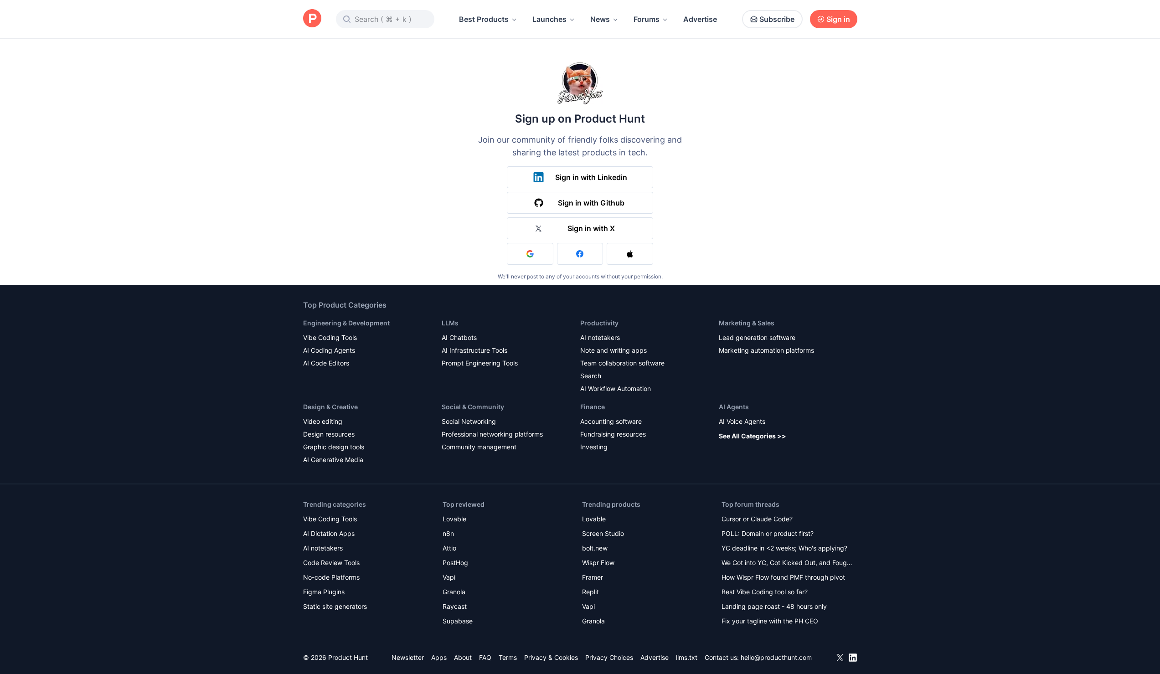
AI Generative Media (333, 459)
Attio (449, 548)
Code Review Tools (331, 562)
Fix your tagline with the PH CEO (770, 621)
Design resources (329, 434)
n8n (448, 533)
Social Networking (469, 421)
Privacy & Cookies (551, 657)
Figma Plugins (324, 592)
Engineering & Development (346, 323)
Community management (479, 447)
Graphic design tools (333, 447)
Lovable (454, 519)
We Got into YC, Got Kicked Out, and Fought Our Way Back (787, 563)
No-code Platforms (331, 577)
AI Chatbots (459, 337)
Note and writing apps (613, 350)
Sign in (838, 19)
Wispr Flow (598, 562)
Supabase (458, 621)
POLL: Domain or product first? (768, 533)
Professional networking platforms (492, 434)
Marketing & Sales (746, 323)
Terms (508, 657)
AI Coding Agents (329, 350)
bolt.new (595, 548)
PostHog (455, 562)
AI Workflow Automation (615, 388)
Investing (594, 447)
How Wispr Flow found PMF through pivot (783, 577)
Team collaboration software (622, 363)
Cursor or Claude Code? (757, 519)
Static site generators (335, 606)
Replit (590, 592)
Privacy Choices (609, 657)
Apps (439, 657)
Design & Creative (330, 407)
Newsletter (408, 657)
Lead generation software (757, 337)
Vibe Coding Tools (330, 337)
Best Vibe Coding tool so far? (765, 592)
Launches (549, 19)
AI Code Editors (326, 363)
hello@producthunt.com (776, 657)
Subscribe (776, 19)
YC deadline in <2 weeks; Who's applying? (784, 548)
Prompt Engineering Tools (480, 363)
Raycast (455, 606)
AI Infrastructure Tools (474, 350)
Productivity (599, 323)
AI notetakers (600, 337)
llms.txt (686, 657)
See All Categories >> (752, 436)
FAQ (485, 657)
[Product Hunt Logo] (312, 19)
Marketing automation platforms (766, 350)
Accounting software (611, 421)
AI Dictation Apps (329, 533)
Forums (647, 19)
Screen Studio (603, 533)
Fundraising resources (613, 434)
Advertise (700, 19)
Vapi (449, 577)
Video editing (322, 421)
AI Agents (734, 407)
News (600, 19)
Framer (592, 577)
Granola (454, 592)
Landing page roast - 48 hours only (774, 606)
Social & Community (473, 407)
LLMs (450, 323)
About (463, 657)
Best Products (484, 19)
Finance (592, 407)
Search (590, 376)
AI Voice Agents (742, 421)
